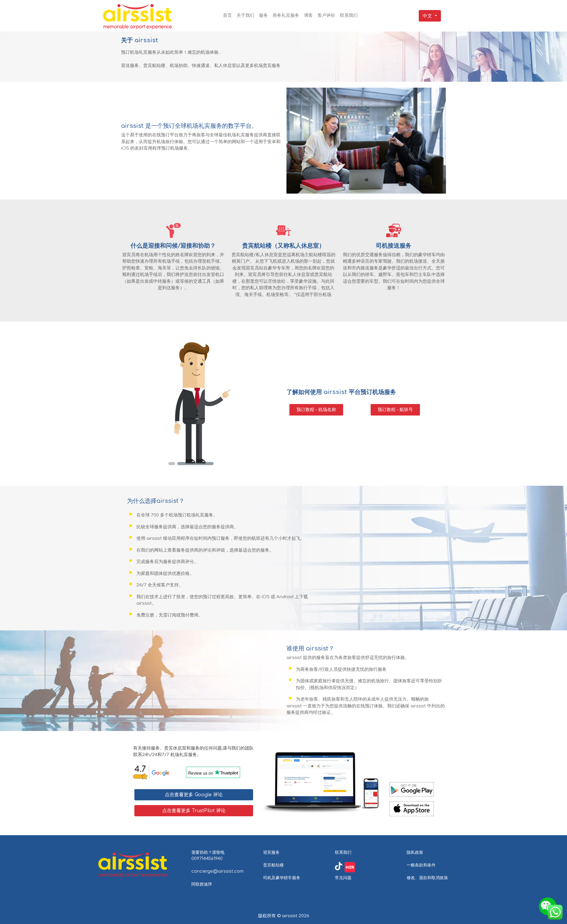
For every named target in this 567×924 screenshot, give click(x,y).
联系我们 (343, 852)
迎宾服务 (271, 852)
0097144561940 (207, 858)
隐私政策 (415, 852)
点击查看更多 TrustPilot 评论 (194, 810)
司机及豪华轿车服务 (281, 877)
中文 (427, 16)
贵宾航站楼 (273, 865)
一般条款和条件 (421, 865)
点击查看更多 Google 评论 (194, 794)
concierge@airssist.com (217, 871)
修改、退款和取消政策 (427, 877)
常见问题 (343, 877)
